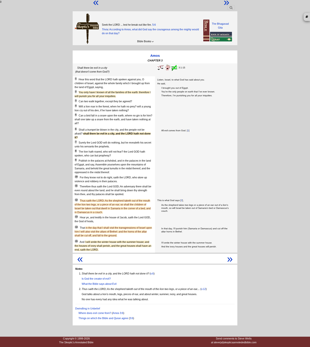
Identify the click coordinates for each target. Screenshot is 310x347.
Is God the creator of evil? (96, 278)
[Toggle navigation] (231, 7)
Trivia (105, 29)
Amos (155, 55)
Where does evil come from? (94, 313)
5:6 (154, 24)
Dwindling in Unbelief (87, 308)
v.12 (203, 289)
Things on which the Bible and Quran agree (103, 318)
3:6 (131, 318)
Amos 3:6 (118, 313)
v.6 (152, 273)
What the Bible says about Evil (99, 284)
